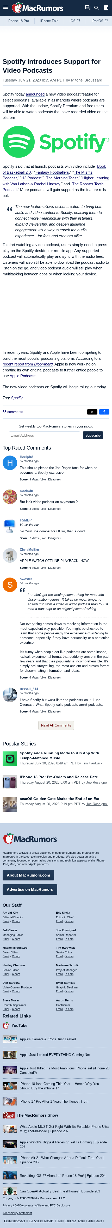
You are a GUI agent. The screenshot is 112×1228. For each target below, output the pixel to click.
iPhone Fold (49, 21)
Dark (99, 1220)
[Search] (98, 8)
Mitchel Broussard (86, 80)
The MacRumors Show (37, 1115)
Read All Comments (56, 725)
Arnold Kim (10, 912)
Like (43, 479)
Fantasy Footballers (52, 172)
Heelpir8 (26, 457)
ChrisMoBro (29, 550)
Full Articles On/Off (41, 1220)
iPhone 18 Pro (18, 21)
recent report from (28, 364)
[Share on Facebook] (104, 412)
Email (6, 921)
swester (26, 579)
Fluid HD (70, 1220)
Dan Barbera (11, 982)
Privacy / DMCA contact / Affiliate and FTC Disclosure (36, 1205)
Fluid (60, 1220)
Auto (82, 1220)
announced (35, 94)
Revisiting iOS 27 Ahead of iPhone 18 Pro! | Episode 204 (62, 1176)
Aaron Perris (64, 1000)
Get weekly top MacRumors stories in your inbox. (56, 426)
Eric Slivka (63, 912)
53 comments (13, 412)
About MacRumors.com (28, 875)
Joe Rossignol (97, 782)
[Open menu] (6, 8)
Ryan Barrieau (65, 982)
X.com (16, 921)
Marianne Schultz (68, 965)
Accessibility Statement (17, 1213)
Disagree (54, 479)
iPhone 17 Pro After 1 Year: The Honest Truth (54, 1101)
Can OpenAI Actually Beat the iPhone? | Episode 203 (60, 1191)
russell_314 (29, 689)
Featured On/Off (14, 1220)
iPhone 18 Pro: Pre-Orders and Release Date (59, 777)
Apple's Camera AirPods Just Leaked (48, 1039)
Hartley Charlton (14, 965)
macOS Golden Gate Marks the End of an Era (59, 799)
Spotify (17, 398)
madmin (26, 491)
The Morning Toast (62, 178)
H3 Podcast (31, 178)
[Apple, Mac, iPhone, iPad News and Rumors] (37, 14)
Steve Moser (11, 1000)
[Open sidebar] (106, 8)
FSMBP (26, 520)
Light (91, 1220)
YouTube (19, 1025)
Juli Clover (10, 930)
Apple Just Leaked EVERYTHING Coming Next (56, 1055)
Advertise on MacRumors (30, 889)
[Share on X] (92, 412)
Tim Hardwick (92, 763)
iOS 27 (75, 21)
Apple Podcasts (23, 376)
